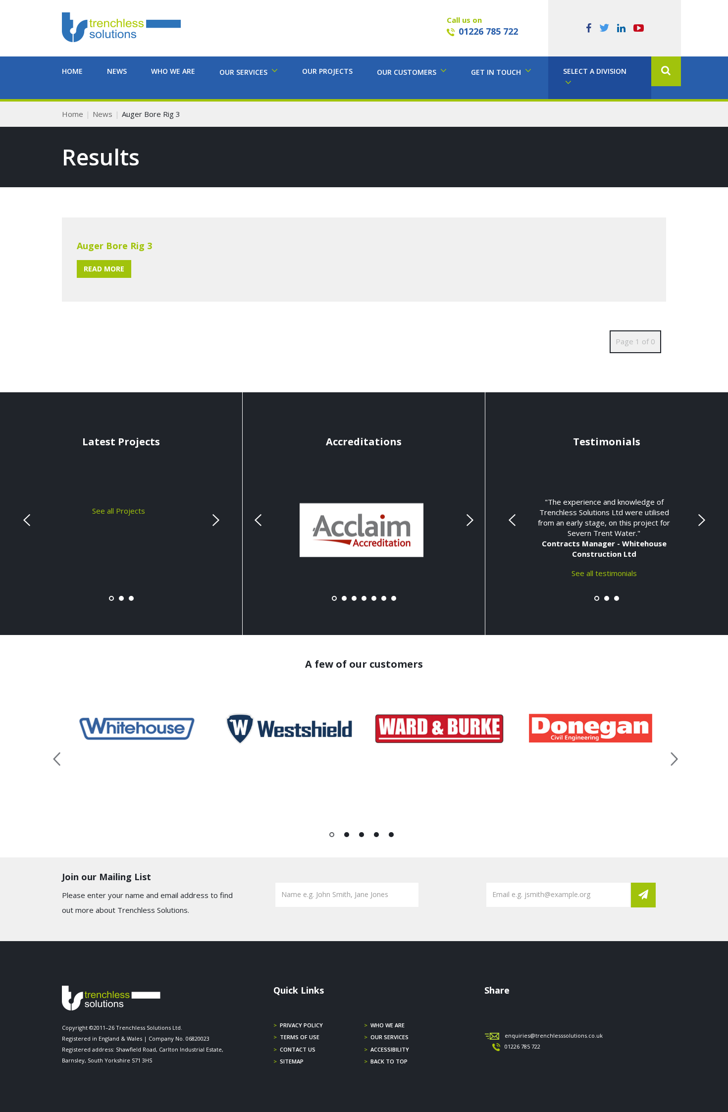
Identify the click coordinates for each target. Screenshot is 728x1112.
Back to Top (389, 1061)
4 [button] (376, 836)
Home (72, 71)
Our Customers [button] (407, 72)
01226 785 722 (488, 31)
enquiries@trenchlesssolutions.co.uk (554, 1035)
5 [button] (391, 836)
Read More (104, 268)
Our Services (389, 1037)
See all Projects (118, 510)
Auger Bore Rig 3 (114, 246)
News (117, 71)
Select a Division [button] (594, 71)
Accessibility (389, 1049)
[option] (137, 729)
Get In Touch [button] (497, 72)
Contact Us (297, 1049)
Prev (28, 520)
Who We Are (173, 71)
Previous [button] (57, 757)
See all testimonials (604, 573)
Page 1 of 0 (635, 341)
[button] (666, 71)
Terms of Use (299, 1037)
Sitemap (292, 1061)
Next (214, 520)
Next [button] (670, 757)
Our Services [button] (244, 72)
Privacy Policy (301, 1025)
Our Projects (327, 71)
